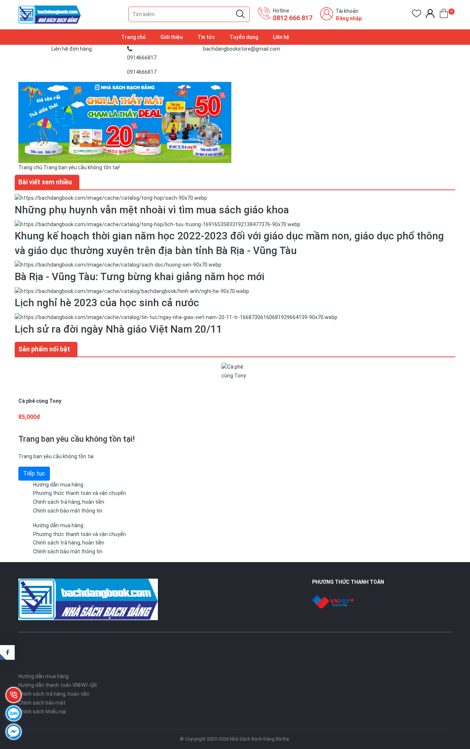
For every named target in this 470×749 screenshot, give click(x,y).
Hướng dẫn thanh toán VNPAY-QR (57, 685)
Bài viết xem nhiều (45, 182)
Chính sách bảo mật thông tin (67, 511)
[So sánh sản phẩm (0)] (430, 15)
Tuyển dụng (243, 37)
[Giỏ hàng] (443, 15)
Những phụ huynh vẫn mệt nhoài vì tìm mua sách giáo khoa (152, 210)
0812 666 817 (292, 18)
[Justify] (240, 14)
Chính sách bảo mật (41, 703)
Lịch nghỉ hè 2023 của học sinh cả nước (107, 303)
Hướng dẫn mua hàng (58, 485)
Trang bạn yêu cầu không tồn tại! (81, 167)
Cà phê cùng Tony (39, 401)
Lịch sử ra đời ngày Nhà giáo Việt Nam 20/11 (118, 329)
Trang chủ (133, 37)
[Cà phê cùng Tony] (235, 375)
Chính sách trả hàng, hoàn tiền (68, 502)
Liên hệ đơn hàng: (72, 49)
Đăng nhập (349, 18)
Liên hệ (281, 37)
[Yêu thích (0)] (416, 15)
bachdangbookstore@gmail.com (241, 49)
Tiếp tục (34, 473)
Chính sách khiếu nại (42, 711)
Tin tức (206, 37)
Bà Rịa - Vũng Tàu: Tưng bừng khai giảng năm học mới (139, 277)
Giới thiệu (171, 37)
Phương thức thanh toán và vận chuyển (79, 493)
